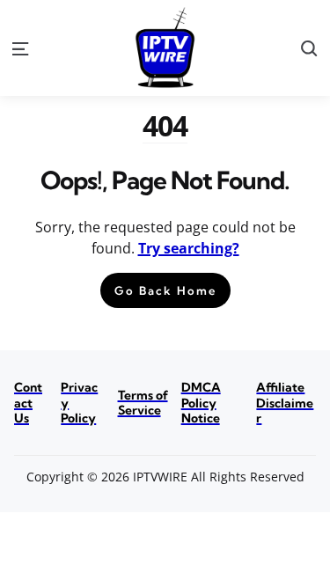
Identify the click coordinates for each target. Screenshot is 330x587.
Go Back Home (165, 290)
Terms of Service (143, 403)
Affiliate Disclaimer (284, 402)
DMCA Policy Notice (201, 402)
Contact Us (28, 402)
